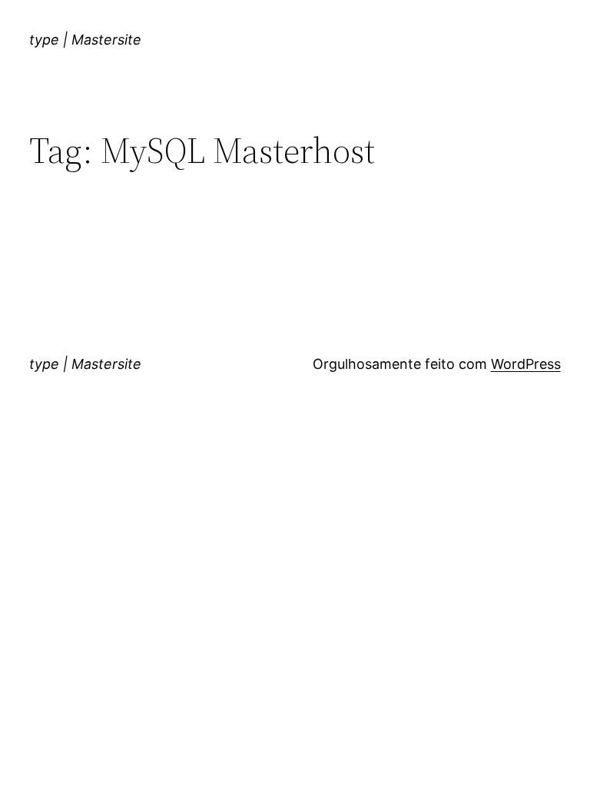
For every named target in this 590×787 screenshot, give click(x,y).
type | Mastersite (85, 40)
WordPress (526, 364)
